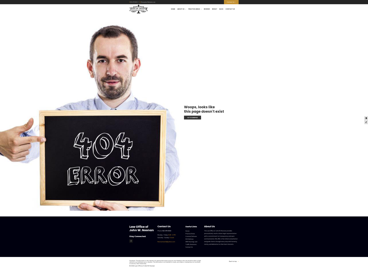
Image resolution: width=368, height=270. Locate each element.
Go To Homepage (192, 117)
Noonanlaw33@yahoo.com (148, 2)
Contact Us (230, 2)
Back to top (233, 261)
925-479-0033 (134, 2)
